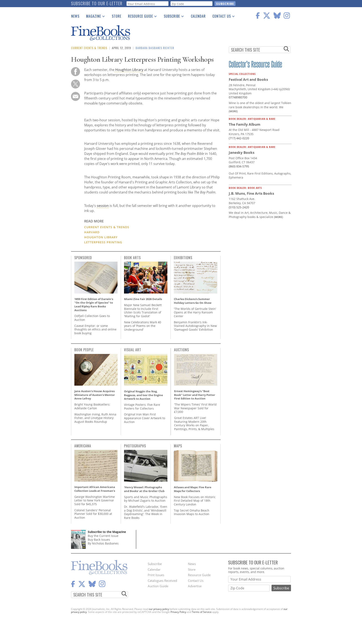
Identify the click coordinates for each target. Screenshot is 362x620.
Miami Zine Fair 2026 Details (143, 299)
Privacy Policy (178, 612)
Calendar (198, 16)
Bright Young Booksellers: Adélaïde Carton (92, 406)
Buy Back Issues (99, 540)
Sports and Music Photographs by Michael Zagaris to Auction (145, 499)
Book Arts (132, 257)
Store (116, 16)
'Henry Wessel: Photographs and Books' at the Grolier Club (144, 489)
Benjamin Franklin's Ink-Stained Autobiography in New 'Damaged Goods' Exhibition (195, 326)
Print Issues (156, 575)
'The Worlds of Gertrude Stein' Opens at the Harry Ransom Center (195, 312)
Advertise (195, 586)
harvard (92, 232)
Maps (178, 445)
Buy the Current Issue (103, 536)
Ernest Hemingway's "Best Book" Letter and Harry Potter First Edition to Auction (194, 394)
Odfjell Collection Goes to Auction (92, 318)
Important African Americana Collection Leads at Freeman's (94, 489)
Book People (84, 349)
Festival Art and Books (248, 79)
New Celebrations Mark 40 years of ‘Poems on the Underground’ (142, 326)
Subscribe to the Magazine (107, 532)
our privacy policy (159, 609)
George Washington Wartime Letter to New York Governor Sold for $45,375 (94, 500)
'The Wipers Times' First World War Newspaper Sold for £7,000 (195, 408)
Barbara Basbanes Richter (155, 48)
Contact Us (220, 17)
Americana (82, 445)
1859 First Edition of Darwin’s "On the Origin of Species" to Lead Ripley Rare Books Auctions (93, 304)
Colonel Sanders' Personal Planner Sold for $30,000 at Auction (93, 513)
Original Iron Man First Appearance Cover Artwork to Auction (144, 418)
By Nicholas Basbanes (103, 543)
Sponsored (83, 257)
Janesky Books (241, 152)
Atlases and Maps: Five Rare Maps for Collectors (192, 489)
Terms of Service (202, 612)
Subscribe (170, 17)
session (103, 205)
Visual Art (132, 349)
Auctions (181, 349)
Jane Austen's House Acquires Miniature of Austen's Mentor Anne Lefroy (94, 394)
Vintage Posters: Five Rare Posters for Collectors (142, 406)
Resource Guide (139, 17)
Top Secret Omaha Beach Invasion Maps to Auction (191, 512)
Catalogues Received (162, 580)
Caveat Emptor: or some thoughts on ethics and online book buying (95, 329)
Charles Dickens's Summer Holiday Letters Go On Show (192, 301)
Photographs (135, 445)
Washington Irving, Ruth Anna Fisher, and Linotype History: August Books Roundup (95, 418)
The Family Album (244, 124)
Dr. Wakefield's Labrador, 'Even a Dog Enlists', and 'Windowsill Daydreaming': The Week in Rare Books (145, 512)
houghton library (101, 237)
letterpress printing (103, 242)
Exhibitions (183, 257)
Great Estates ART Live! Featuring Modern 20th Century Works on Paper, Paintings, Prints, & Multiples (194, 423)
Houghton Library (128, 69)
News (75, 16)
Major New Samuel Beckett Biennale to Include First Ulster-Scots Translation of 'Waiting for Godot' (143, 310)
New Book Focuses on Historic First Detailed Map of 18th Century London (195, 500)
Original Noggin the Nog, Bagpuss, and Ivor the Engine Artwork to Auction (143, 395)
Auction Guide (158, 586)
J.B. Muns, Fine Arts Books (251, 193)
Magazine (92, 17)
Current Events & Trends (89, 48)
